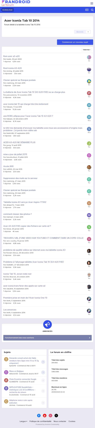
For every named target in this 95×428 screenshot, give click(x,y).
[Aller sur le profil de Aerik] (89, 299)
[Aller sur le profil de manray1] (89, 215)
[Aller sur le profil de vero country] (89, 239)
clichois (12, 405)
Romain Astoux (12, 253)
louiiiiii (8, 59)
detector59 (13, 374)
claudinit (9, 289)
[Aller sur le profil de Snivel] (89, 227)
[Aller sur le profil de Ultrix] (89, 69)
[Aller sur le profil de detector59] (6, 372)
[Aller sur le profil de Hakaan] (89, 105)
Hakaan (9, 107)
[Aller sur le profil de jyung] (89, 143)
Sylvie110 (12, 366)
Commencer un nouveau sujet (75, 42)
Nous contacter (60, 421)
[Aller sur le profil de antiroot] (89, 57)
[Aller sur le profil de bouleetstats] (6, 388)
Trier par (86, 50)
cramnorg (10, 83)
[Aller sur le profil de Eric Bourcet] (89, 275)
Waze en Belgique (16, 371)
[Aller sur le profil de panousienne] (89, 93)
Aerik (8, 301)
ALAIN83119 (13, 382)
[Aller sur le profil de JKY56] (89, 81)
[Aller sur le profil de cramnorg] (89, 179)
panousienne (11, 95)
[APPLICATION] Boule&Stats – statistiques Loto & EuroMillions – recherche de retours (22, 389)
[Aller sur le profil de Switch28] (89, 129)
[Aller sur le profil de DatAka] (89, 155)
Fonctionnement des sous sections (19, 338)
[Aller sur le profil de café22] (89, 167)
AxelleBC (9, 265)
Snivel (8, 229)
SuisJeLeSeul (11, 157)
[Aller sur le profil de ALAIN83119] (6, 380)
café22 (9, 169)
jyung (8, 145)
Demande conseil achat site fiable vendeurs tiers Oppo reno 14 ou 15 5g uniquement (24, 360)
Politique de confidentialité (40, 421)
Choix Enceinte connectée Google (22, 379)
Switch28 (10, 133)
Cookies (72, 421)
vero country (11, 241)
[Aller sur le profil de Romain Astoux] (89, 251)
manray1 (9, 217)
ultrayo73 (10, 205)
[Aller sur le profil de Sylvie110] (6, 359)
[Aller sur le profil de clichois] (6, 401)
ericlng (9, 71)
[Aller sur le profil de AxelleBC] (89, 263)
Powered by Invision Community (47, 424)
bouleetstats (14, 395)
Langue (23, 421)
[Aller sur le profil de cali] (89, 287)
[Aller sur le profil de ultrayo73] (89, 203)
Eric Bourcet (11, 277)
